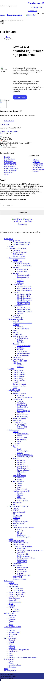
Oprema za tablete (19, 256)
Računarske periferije (16, 319)
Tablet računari (18, 254)
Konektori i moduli (19, 476)
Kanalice (20, 493)
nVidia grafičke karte (24, 286)
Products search (5, 20)
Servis (6, 669)
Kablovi (20, 453)
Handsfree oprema (23, 556)
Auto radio (20, 413)
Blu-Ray (20, 313)
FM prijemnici (22, 405)
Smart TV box (22, 426)
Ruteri (19, 441)
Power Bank (21, 548)
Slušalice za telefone (24, 575)
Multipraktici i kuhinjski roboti (19, 650)
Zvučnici (16, 344)
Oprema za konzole (19, 384)
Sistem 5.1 (20, 349)
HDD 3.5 (20, 283)
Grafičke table (17, 334)
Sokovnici (12, 646)
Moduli (19, 479)
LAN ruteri (16, 443)
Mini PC (11, 246)
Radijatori (16, 611)
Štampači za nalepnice (20, 521)
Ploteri (15, 525)
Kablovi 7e (21, 464)
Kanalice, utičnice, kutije (21, 491)
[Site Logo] (30, 15)
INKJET (16, 510)
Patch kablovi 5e (22, 466)
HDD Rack (17, 363)
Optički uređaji (18, 306)
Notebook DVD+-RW (24, 311)
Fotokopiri (16, 518)
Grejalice (16, 609)
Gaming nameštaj (19, 380)
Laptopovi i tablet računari (17, 248)
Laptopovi (16, 250)
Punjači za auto (22, 560)
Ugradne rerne (18, 588)
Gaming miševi (18, 371)
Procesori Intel (22, 271)
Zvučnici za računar (23, 346)
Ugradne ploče (18, 590)
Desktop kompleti (23, 328)
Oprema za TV (18, 422)
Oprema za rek (22, 489)
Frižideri (11, 583)
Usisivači (12, 640)
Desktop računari (14, 241)
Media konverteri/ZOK (25, 455)
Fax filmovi (21, 535)
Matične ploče (17, 262)
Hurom (11, 625)
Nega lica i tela (9, 659)
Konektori (20, 478)
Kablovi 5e (21, 460)
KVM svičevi (17, 502)
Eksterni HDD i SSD (20, 361)
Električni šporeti (14, 598)
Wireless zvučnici (23, 355)
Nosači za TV (21, 424)
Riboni (19, 533)
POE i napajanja (22, 500)
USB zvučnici (22, 351)
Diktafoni (20, 409)
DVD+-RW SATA (23, 307)
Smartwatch (17, 564)
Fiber (14, 447)
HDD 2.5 (20, 281)
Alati (10, 629)
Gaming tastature (18, 372)
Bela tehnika (8, 581)
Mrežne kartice (22, 437)
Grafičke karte (17, 285)
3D (14, 514)
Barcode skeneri (18, 523)
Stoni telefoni (21, 569)
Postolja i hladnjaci (23, 304)
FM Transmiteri (22, 416)
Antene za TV (22, 428)
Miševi (15, 330)
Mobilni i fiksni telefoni (16, 541)
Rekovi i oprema (18, 481)
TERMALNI (17, 516)
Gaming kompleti (19, 374)
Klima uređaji (13, 585)
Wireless (15, 432)
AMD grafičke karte (24, 288)
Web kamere (17, 357)
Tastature (16, 325)
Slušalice (20, 340)
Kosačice (12, 630)
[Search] (2, 22)
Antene (19, 435)
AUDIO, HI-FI (18, 399)
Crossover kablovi (23, 470)
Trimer (11, 663)
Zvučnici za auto (22, 414)
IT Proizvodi (8, 239)
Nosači (19, 485)
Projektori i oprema (19, 393)
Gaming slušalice (18, 378)
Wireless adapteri (23, 434)
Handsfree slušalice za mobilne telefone (30, 550)
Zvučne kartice (18, 317)
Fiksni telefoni (17, 565)
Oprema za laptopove (20, 252)
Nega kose (12, 667)
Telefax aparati (22, 571)
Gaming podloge (18, 376)
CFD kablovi (21, 472)
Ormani (19, 483)
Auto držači (21, 552)
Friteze (11, 644)
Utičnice (20, 495)
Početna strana (20, 97)
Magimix (12, 617)
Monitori (16, 321)
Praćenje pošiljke (10, 671)
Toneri (19, 529)
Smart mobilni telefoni (20, 543)
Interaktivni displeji (19, 418)
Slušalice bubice (22, 338)
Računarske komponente (17, 258)
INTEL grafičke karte (24, 290)
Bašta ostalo (13, 634)
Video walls (17, 420)
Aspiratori (12, 606)
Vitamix (11, 621)
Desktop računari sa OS (21, 244)
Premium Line (9, 613)
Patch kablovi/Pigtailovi (25, 457)
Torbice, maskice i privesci (26, 558)
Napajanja (16, 315)
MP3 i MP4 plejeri (23, 411)
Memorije (16, 273)
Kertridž (20, 531)
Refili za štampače (23, 537)
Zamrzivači (12, 600)
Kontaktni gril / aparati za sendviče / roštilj (23, 657)
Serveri (11, 539)
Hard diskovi (17, 279)
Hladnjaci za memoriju (24, 298)
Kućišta (15, 260)
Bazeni (11, 636)
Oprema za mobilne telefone (22, 546)
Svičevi (15, 445)
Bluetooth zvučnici (23, 353)
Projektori (20, 395)
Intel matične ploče (23, 263)
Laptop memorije (23, 277)
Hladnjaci (16, 292)
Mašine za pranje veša (16, 594)
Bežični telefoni (22, 567)
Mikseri (11, 642)
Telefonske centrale (19, 579)
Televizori (16, 392)
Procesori (16, 267)
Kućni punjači (22, 562)
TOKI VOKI (17, 577)
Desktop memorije (23, 275)
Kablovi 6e (21, 462)
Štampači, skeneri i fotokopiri (18, 506)
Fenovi (11, 661)
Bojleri (11, 604)
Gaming (11, 369)
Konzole (16, 382)
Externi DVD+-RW (23, 309)
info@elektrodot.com (10, 147)
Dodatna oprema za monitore (22, 323)
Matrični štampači (19, 512)
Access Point (21, 439)
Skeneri (15, 520)
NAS (14, 504)
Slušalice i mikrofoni (20, 336)
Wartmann (12, 619)
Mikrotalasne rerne (15, 602)
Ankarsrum (12, 615)
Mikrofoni (20, 342)
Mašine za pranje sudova (17, 592)
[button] (1, 235)
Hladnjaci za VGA (23, 302)
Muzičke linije (22, 403)
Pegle (10, 653)
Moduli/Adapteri (22, 451)
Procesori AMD (22, 269)
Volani (15, 388)
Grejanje (11, 607)
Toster (11, 655)
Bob (10, 623)
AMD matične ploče (24, 265)
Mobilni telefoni (18, 544)
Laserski (15, 508)
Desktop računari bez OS (21, 242)
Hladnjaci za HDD (23, 296)
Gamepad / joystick (19, 386)
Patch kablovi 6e (22, 468)
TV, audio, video (14, 390)
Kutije (19, 497)
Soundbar (20, 401)
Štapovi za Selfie (22, 554)
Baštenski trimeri (14, 632)
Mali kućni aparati (10, 638)
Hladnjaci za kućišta (24, 294)
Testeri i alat (21, 499)
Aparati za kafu (14, 651)
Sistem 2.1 (20, 348)
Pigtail (19, 474)
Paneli (19, 449)
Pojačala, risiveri (22, 407)
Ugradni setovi (13, 586)
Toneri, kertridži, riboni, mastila (23, 527)
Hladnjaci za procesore (24, 300)
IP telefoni (20, 573)
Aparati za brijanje (15, 665)
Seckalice (12, 648)
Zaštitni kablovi (18, 359)
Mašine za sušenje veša (16, 596)
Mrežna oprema (14, 430)
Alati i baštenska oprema (12, 627)
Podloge (15, 332)
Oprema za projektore (24, 397)
